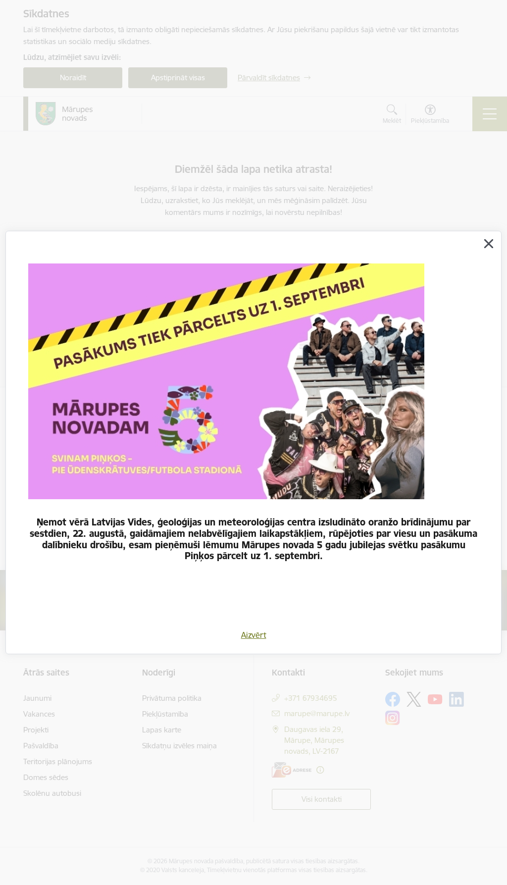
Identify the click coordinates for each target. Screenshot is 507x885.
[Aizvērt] (488, 243)
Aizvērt (253, 635)
